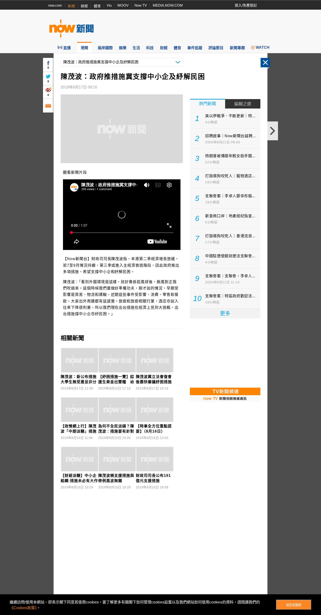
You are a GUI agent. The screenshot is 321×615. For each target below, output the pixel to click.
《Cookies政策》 (23, 608)
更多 (225, 313)
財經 (84, 6)
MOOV (123, 5)
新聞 (71, 6)
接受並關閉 (293, 605)
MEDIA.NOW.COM (168, 5)
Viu (109, 5)
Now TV (140, 5)
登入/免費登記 (246, 5)
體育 (97, 6)
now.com (55, 5)
